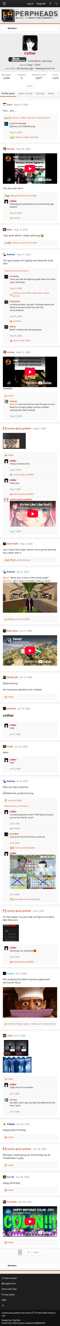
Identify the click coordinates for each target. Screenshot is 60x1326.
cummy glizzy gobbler (19, 428)
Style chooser (10, 1278)
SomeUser (15, 301)
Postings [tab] (40, 93)
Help (4, 1299)
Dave (9, 104)
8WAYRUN (40, 1323)
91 (29, 1252)
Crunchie (11, 1201)
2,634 (6, 78)
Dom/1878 (12, 543)
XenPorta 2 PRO (9, 1323)
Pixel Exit (16, 1320)
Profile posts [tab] (8, 93)
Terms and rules (9, 1288)
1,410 (55, 78)
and (23, 195)
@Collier (7, 580)
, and (26, 137)
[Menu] (4, 4)
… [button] (24, 1252)
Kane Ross (12, 630)
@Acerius (14, 404)
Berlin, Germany (43, 60)
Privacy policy (8, 1294)
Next (35, 1252)
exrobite (14, 276)
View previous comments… (17, 270)
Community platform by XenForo (29, 1314)
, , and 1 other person (31, 117)
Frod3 (10, 746)
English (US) (10, 1283)
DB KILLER (12, 677)
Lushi (10, 1035)
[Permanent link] (15, 715)
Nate (9, 229)
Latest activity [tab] (25, 93)
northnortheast (18, 123)
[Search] (56, 3)
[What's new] (50, 3)
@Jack (6, 577)
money (10, 148)
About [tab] (51, 93)
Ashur (13, 326)
